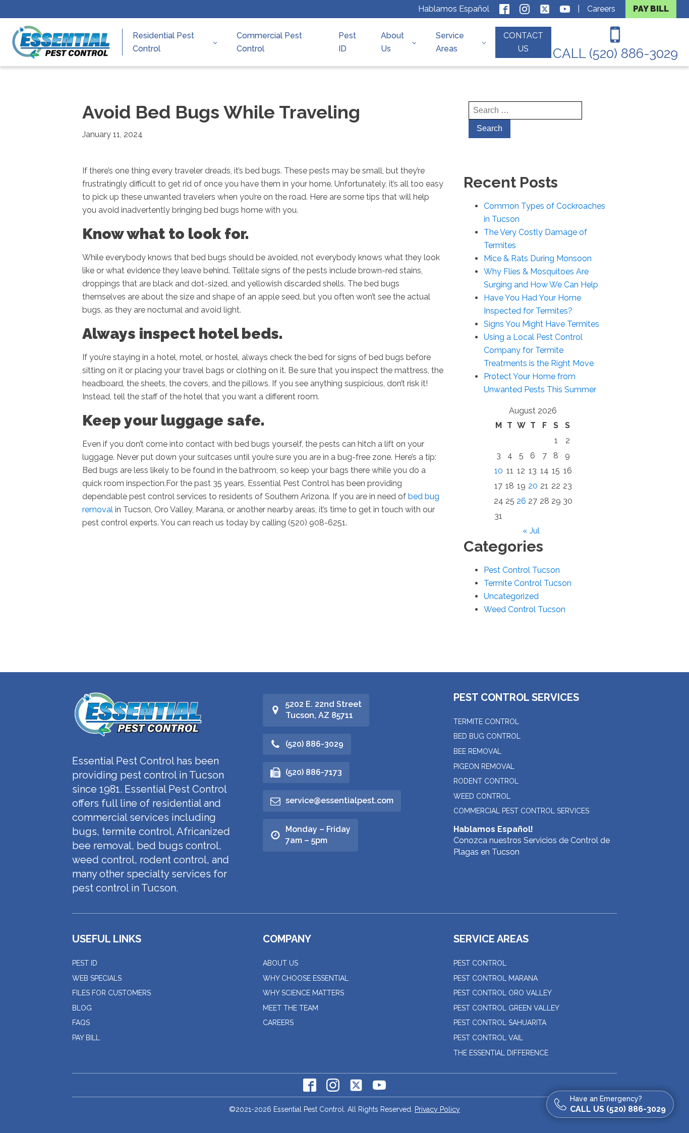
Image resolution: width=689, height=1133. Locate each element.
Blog (82, 1008)
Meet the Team (290, 1008)
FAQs (81, 1023)
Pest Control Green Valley (506, 1008)
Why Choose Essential (306, 978)
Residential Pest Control (163, 42)
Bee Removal (477, 751)
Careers (601, 9)
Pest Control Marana (495, 978)
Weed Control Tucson (524, 609)
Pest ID (347, 42)
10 (498, 470)
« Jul (531, 530)
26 (521, 501)
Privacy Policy (437, 1109)
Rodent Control (486, 781)
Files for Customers (111, 993)
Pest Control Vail (488, 1038)
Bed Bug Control (487, 736)
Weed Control (481, 796)
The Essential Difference (500, 1053)
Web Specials (97, 978)
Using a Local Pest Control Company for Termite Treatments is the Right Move (539, 350)
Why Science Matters (303, 993)
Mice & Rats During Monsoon (538, 258)
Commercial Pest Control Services (521, 811)
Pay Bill (86, 1038)
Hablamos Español (453, 9)
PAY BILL (651, 9)
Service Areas (450, 42)
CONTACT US (523, 42)
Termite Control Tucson (527, 583)
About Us (392, 42)
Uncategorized (511, 596)
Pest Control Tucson (522, 570)
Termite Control (486, 722)
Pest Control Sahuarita (499, 1023)
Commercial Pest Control (269, 42)
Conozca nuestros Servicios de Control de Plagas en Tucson (531, 840)
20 (533, 486)
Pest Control (479, 963)
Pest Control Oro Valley (502, 993)
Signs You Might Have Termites (541, 324)
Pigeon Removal (483, 766)
